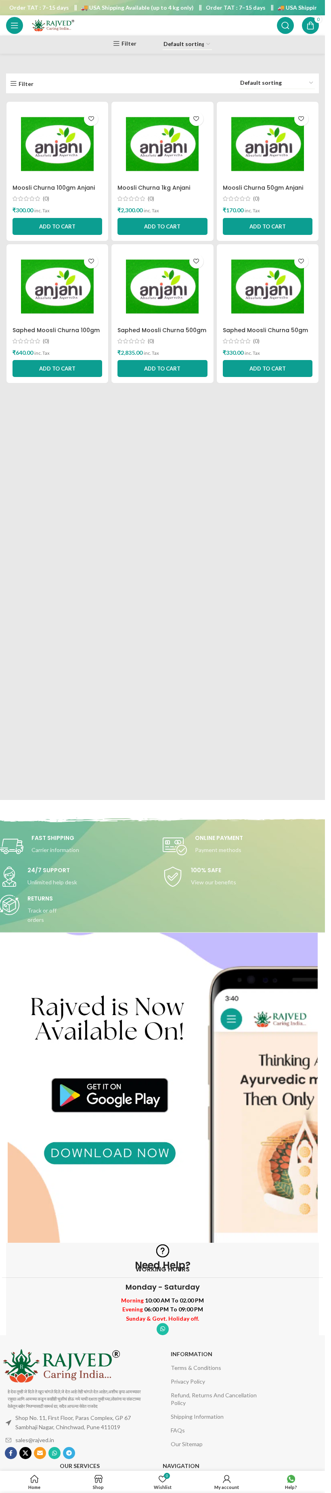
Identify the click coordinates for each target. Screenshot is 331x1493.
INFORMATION (191, 1354)
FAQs (178, 1430)
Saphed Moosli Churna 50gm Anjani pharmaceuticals (265, 334)
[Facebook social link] (11, 1453)
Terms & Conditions (196, 1367)
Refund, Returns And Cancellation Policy (214, 1399)
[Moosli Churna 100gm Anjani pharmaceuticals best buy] (57, 144)
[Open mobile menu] (14, 25)
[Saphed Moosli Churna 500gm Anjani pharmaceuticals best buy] (162, 286)
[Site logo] (53, 24)
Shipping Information (197, 1416)
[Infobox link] (244, 846)
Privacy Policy (188, 1381)
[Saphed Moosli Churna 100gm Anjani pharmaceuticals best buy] (57, 286)
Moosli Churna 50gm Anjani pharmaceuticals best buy (263, 192)
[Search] (285, 25)
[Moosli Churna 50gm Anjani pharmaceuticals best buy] (267, 144)
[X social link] (25, 1453)
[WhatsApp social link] (163, 1329)
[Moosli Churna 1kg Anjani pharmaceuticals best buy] (162, 144)
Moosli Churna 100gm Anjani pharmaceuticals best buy (54, 192)
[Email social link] (40, 1453)
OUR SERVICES (80, 1465)
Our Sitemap (187, 1444)
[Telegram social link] (69, 1453)
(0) (46, 198)
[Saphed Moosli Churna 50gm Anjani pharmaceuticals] (267, 286)
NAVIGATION (181, 1465)
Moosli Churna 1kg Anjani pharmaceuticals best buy (155, 192)
